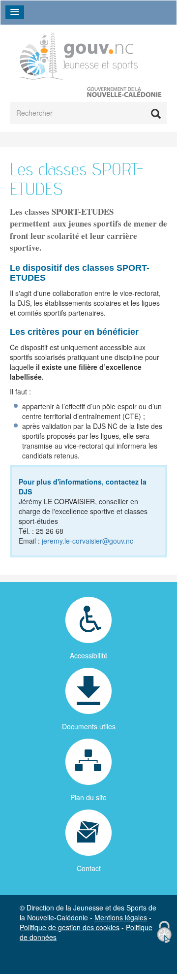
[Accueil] (78, 54)
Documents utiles (89, 726)
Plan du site (88, 797)
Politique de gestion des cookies (69, 927)
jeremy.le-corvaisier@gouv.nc (87, 541)
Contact (89, 868)
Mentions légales (120, 917)
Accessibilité (89, 655)
